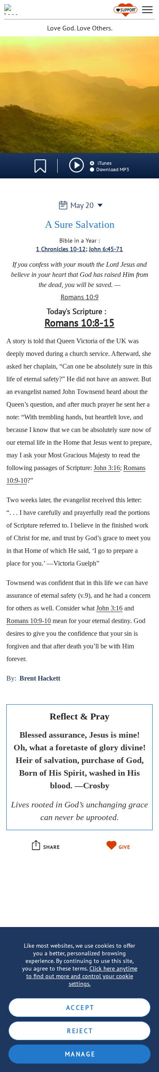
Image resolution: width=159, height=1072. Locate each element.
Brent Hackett (40, 678)
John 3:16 (107, 467)
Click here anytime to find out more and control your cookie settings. (81, 976)
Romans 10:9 (80, 297)
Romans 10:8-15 (79, 322)
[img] (76, 165)
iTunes (104, 163)
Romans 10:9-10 (28, 620)
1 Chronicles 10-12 (61, 249)
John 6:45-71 (106, 249)
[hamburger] (147, 10)
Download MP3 (112, 169)
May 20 (82, 205)
